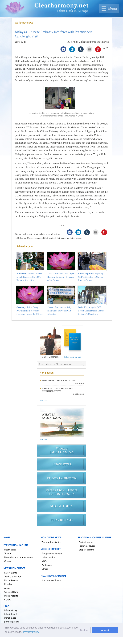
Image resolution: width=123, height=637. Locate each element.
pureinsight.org (11, 621)
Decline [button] (84, 630)
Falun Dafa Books (72, 356)
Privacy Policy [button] (31, 632)
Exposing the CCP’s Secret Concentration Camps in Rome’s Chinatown (91, 310)
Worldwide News (24, 22)
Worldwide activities (51, 542)
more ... (43, 400)
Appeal (7, 588)
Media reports (11, 595)
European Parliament (51, 553)
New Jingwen (47, 372)
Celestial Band (11, 591)
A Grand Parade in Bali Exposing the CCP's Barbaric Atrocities (29, 277)
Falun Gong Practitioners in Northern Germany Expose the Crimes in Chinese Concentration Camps (29, 314)
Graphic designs (86, 549)
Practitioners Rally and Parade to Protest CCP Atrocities (59, 310)
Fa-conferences (11, 580)
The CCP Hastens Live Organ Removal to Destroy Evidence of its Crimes (60, 277)
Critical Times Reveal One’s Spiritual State (59, 389)
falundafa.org (10, 610)
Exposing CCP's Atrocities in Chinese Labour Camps (90, 277)
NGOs (44, 561)
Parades (8, 584)
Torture (7, 553)
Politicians (46, 565)
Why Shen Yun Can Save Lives (59, 380)
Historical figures (87, 545)
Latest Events (10, 572)
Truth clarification (12, 576)
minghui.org (10, 617)
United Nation (48, 557)
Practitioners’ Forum (51, 580)
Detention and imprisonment (18, 557)
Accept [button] (105, 630)
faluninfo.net (10, 614)
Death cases (10, 549)
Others (7, 561)
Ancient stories (86, 542)
